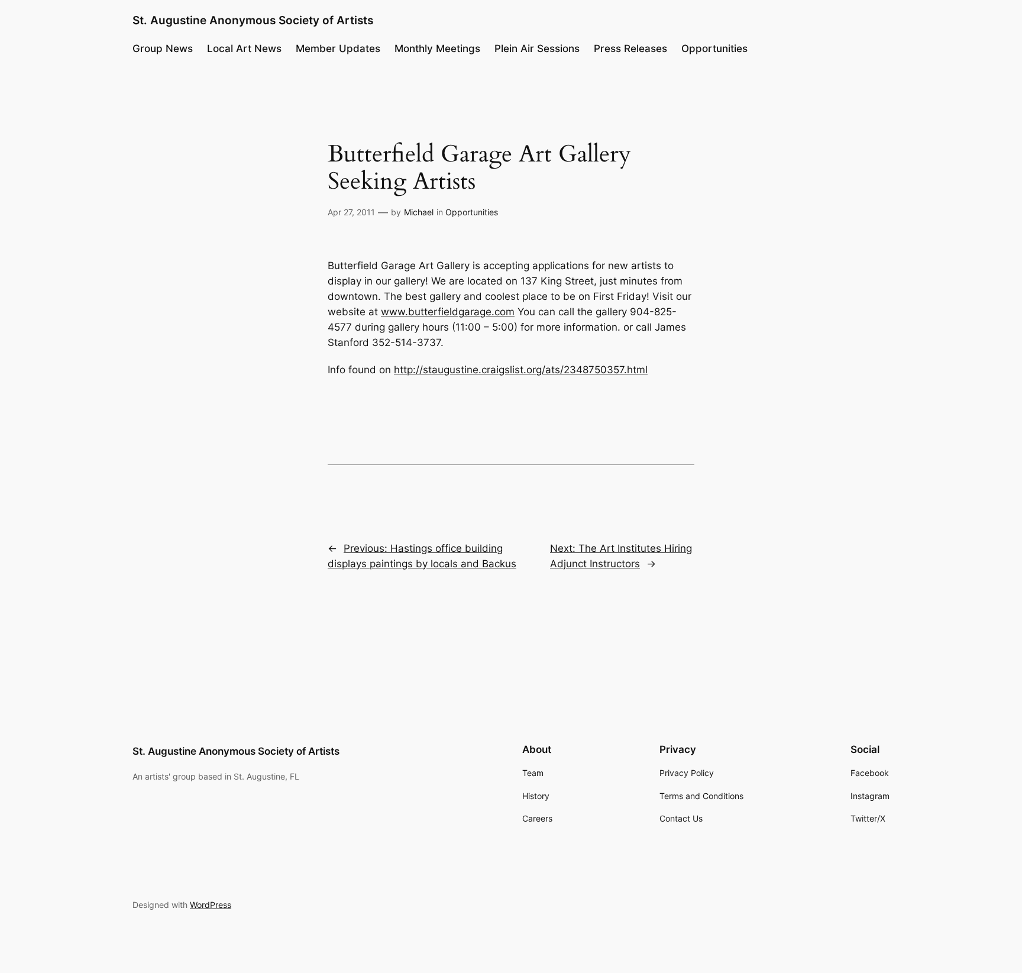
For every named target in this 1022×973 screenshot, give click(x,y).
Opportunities (471, 212)
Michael (419, 212)
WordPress (210, 905)
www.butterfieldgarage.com (448, 312)
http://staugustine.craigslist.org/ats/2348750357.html (521, 370)
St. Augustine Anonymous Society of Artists (252, 20)
